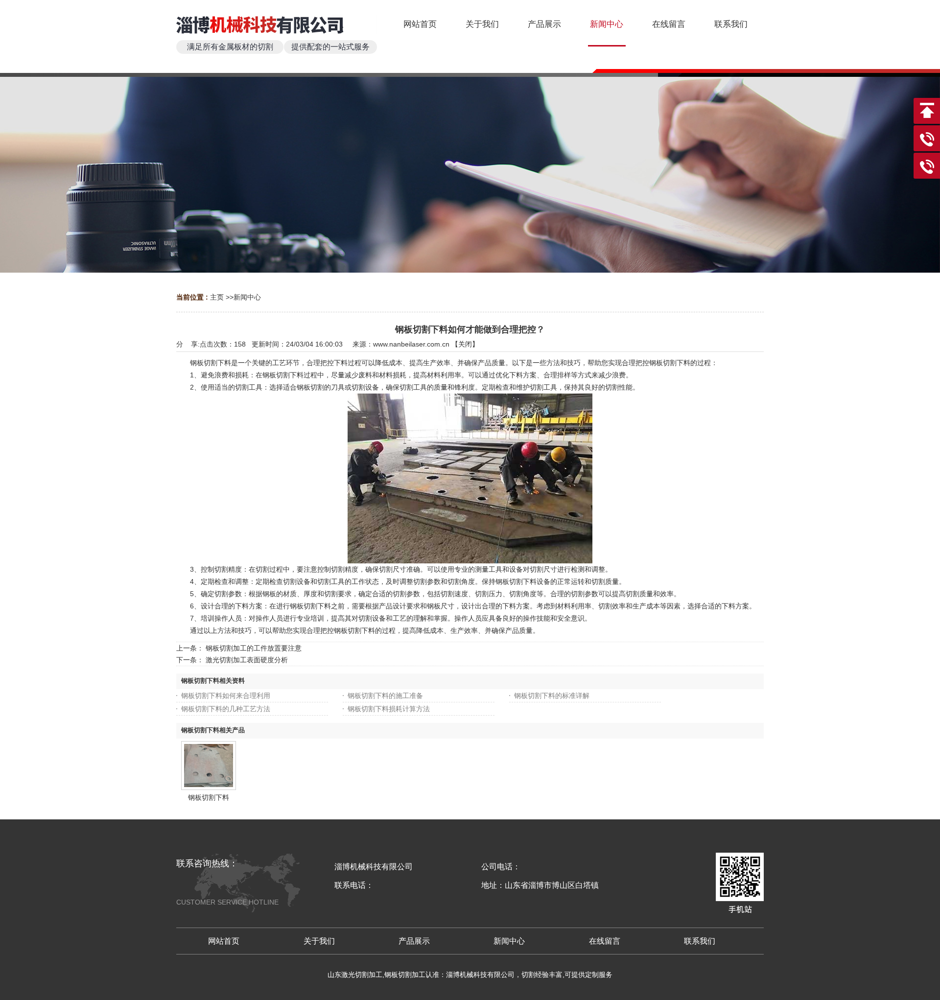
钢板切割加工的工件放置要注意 (254, 648)
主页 (217, 297)
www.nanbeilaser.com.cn (411, 344)
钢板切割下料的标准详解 (551, 695)
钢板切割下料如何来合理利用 (225, 695)
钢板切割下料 (208, 797)
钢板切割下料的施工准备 (385, 695)
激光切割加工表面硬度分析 (247, 660)
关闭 (465, 344)
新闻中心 (247, 297)
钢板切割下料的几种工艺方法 (225, 709)
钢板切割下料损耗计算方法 (389, 709)
